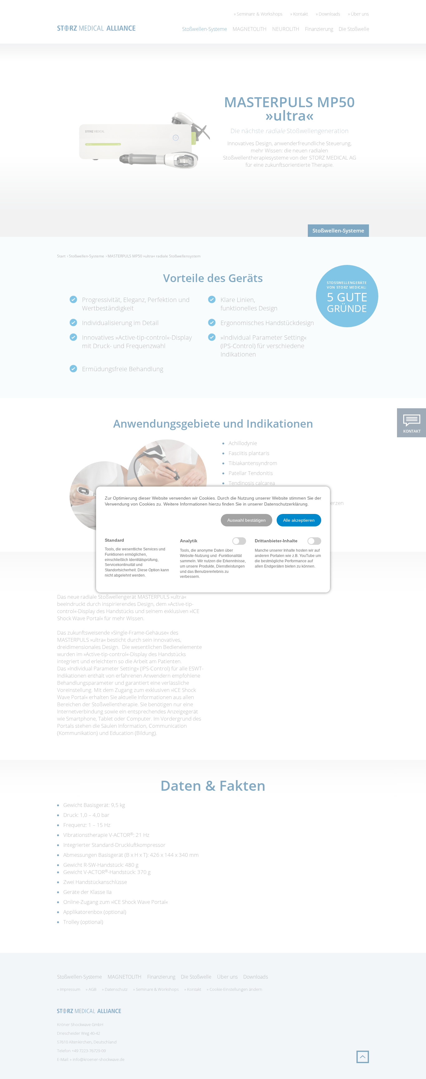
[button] (246, 520)
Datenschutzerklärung (285, 503)
